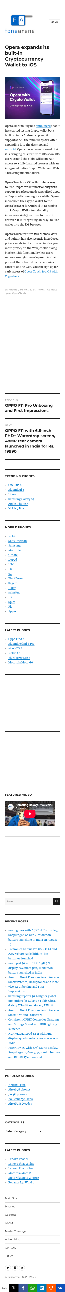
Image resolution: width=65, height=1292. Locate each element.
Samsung (14, 545)
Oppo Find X (16, 639)
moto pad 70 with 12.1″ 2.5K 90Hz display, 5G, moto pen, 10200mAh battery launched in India (30, 967)
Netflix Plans (17, 1084)
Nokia (12, 536)
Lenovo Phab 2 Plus (21, 1163)
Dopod (12, 559)
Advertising (12, 1239)
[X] (14, 1288)
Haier (12, 587)
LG (10, 569)
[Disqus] (32, 346)
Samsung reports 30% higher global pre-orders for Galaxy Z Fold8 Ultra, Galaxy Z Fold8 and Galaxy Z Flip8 (32, 1000)
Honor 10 (14, 494)
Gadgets (10, 1214)
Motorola (14, 550)
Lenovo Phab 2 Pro (20, 1168)
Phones (10, 1206)
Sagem (12, 583)
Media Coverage (15, 1231)
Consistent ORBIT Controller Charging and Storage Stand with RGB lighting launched (33, 1024)
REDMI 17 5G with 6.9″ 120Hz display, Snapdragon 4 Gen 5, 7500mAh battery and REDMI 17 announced (34, 1052)
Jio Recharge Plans (20, 1099)
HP (10, 597)
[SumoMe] (60, 1288)
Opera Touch (19, 293)
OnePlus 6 (15, 485)
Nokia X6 (14, 653)
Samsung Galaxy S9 (21, 499)
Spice (11, 602)
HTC (11, 564)
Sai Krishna (11, 289)
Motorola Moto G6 (20, 662)
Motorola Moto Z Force (23, 1177)
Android (10, 149)
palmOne (14, 592)
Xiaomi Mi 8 (16, 489)
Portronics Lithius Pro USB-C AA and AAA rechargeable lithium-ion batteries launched (32, 953)
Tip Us (9, 1255)
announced (43, 126)
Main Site (11, 1198)
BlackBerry (15, 578)
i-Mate (13, 555)
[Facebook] (23, 1288)
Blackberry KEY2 (19, 657)
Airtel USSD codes (20, 1103)
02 (10, 573)
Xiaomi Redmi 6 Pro (21, 643)
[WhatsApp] (32, 1288)
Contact (10, 1247)
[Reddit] (51, 1288)
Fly (10, 606)
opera (8, 293)
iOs (48, 289)
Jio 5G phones (17, 1094)
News (41, 289)
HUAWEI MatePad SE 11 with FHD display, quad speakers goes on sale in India (33, 1038)
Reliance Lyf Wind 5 (21, 1182)
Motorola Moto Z (19, 1173)
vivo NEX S (15, 648)
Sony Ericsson (17, 540)
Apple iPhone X (18, 503)
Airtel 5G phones (19, 1089)
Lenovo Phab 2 (18, 1159)
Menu (54, 22)
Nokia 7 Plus (16, 508)
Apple (12, 611)
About (9, 1223)
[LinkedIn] (41, 1288)
